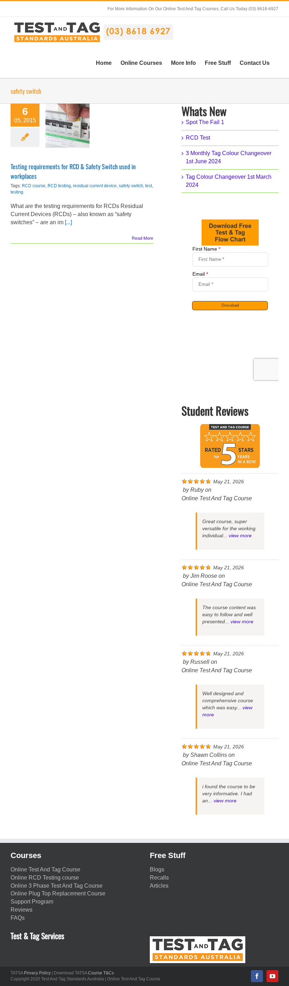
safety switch (131, 185)
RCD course (33, 185)
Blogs (157, 869)
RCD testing (59, 185)
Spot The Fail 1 (205, 122)
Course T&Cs (101, 972)
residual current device (95, 185)
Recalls (159, 878)
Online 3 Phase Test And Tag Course (57, 886)
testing (17, 192)
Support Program (32, 902)
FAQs (18, 918)
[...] (68, 222)
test (148, 185)
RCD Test (198, 138)
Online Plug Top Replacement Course (58, 893)
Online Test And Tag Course (45, 869)
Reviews (21, 910)
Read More (142, 238)
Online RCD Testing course (45, 878)
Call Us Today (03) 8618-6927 (249, 8)
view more (240, 535)
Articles (159, 886)
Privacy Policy (37, 972)
